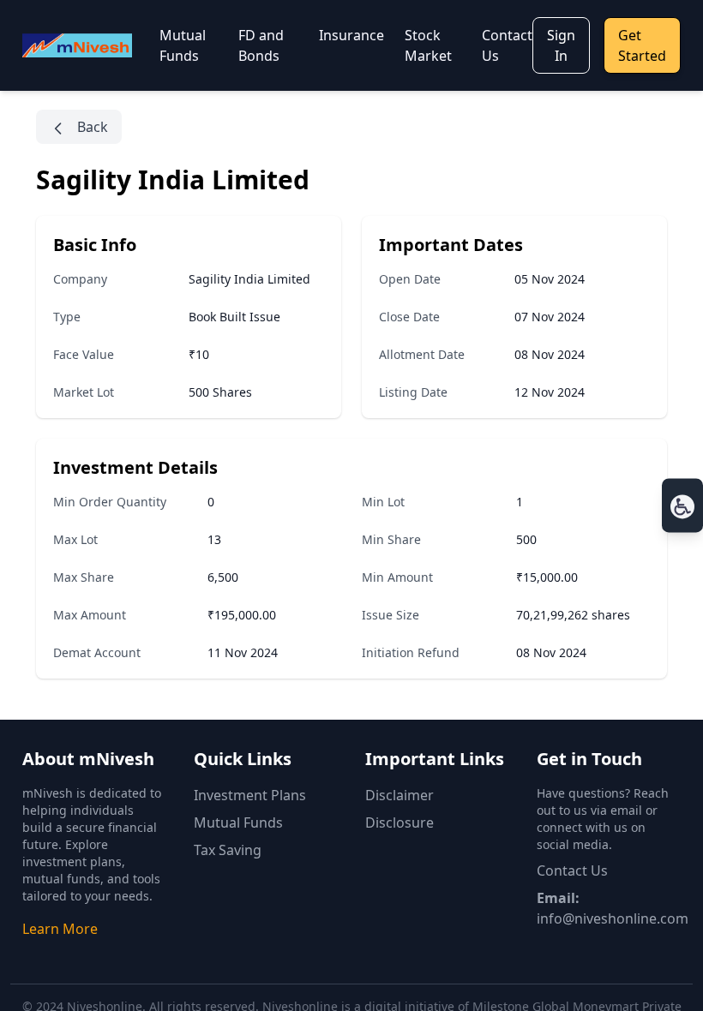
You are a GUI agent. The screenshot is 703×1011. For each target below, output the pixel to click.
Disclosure (399, 822)
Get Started (642, 45)
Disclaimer (399, 795)
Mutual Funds (238, 822)
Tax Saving (227, 850)
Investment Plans (250, 795)
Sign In (561, 45)
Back (91, 126)
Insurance (351, 35)
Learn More (60, 928)
